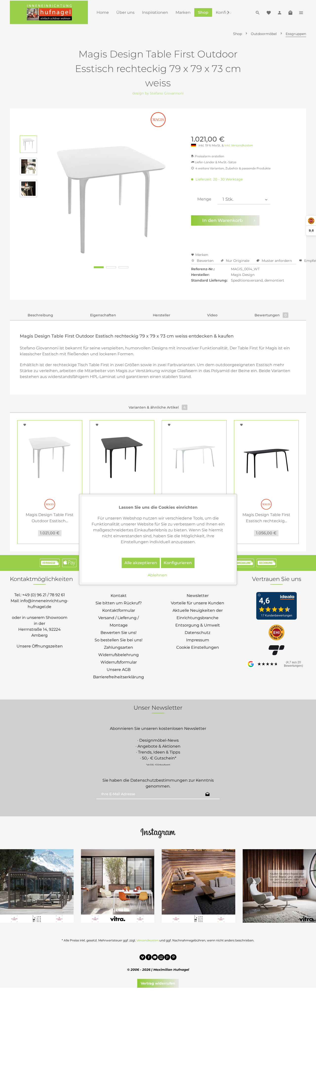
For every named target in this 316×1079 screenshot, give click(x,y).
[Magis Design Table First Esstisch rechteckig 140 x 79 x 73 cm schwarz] (266, 457)
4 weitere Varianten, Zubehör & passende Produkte (233, 168)
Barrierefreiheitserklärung (118, 677)
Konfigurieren (178, 562)
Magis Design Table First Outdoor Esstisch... (50, 517)
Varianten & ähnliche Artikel (157, 407)
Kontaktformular (118, 610)
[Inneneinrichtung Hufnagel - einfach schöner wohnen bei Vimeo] (142, 958)
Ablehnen (157, 575)
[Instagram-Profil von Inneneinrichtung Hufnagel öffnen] (158, 833)
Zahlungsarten (118, 647)
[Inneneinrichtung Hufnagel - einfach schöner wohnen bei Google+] (167, 958)
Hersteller (161, 315)
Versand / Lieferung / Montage (118, 621)
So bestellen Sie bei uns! (118, 640)
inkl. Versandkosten (238, 145)
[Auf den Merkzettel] (25, 425)
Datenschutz (197, 632)
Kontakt (119, 595)
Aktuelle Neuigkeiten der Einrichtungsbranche (198, 614)
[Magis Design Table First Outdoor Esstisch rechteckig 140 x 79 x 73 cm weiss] (194, 457)
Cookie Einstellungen (197, 647)
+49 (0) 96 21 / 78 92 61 (43, 595)
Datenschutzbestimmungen (159, 780)
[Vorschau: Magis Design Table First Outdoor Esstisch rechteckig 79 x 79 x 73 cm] (28, 166)
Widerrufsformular (118, 662)
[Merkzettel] (269, 12)
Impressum (197, 640)
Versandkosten (147, 940)
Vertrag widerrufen (158, 983)
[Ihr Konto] (279, 12)
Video (212, 315)
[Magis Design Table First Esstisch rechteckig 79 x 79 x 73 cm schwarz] (122, 457)
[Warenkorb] (290, 12)
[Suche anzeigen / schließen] (258, 12)
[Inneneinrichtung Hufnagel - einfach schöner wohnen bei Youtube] (155, 958)
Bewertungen (271, 315)
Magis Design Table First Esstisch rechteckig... (266, 517)
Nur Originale (237, 260)
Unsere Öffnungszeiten (40, 646)
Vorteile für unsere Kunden (197, 603)
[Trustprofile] (276, 633)
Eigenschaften (103, 315)
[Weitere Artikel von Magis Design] (158, 119)
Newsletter (198, 595)
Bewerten (205, 260)
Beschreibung (40, 315)
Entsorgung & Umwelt (197, 625)
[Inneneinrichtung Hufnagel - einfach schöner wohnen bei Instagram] (161, 958)
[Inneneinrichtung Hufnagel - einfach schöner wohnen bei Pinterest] (173, 958)
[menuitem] (103, 12)
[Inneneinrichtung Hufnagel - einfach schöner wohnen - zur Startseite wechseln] (49, 12)
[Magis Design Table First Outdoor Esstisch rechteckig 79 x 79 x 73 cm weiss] (50, 457)
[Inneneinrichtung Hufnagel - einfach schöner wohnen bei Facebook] (149, 958)
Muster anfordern (277, 260)
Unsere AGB (119, 669)
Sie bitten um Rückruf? (119, 603)
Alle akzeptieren (140, 562)
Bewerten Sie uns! (118, 632)
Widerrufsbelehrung (118, 654)
